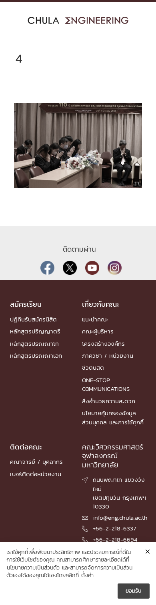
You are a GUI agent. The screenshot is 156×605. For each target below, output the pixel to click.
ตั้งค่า (87, 575)
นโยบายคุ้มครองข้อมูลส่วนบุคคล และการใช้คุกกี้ (113, 417)
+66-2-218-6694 (115, 539)
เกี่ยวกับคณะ (100, 304)
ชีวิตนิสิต (93, 367)
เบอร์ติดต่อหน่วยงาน (35, 474)
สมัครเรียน (26, 304)
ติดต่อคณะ (26, 446)
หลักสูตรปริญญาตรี (35, 331)
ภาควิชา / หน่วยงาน (107, 355)
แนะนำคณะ (95, 319)
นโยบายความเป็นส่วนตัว (33, 568)
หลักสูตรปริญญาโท (34, 343)
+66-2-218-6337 (114, 528)
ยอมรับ (134, 591)
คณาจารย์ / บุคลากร (36, 461)
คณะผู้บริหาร (98, 331)
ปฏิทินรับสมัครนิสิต (33, 319)
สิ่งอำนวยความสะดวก (108, 401)
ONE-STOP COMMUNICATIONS (106, 384)
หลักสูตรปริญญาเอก (36, 355)
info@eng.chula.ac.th (120, 517)
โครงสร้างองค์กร (103, 343)
